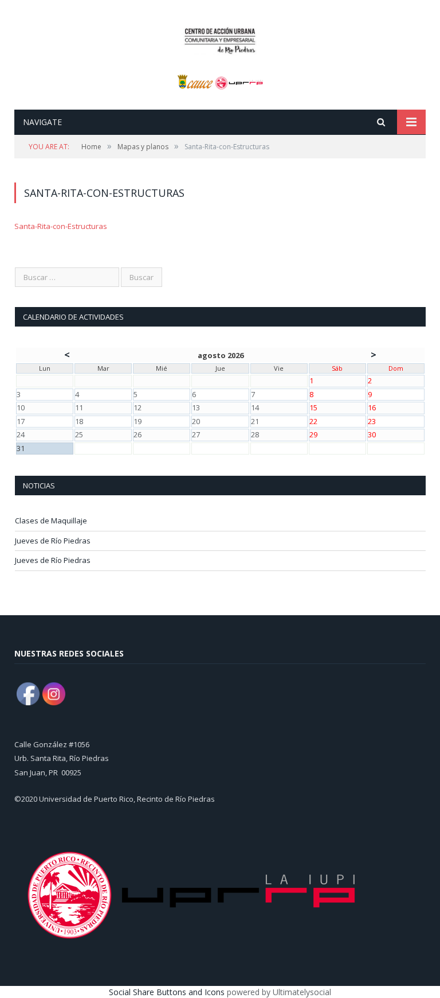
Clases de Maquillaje (51, 520)
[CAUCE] (220, 38)
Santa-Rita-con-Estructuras (60, 226)
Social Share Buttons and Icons (167, 992)
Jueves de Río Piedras (53, 540)
